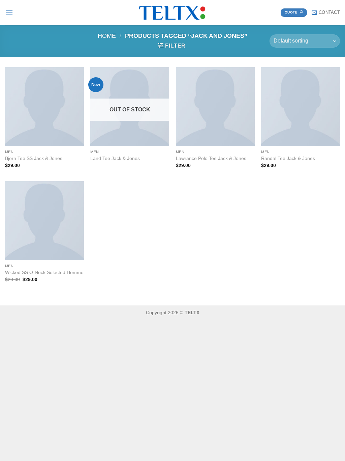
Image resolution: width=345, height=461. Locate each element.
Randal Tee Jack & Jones (288, 158)
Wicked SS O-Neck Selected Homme (44, 272)
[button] (9, 12)
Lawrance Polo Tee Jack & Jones (211, 158)
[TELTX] (172, 12)
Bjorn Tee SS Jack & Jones (33, 158)
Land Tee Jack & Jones (115, 158)
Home (107, 35)
